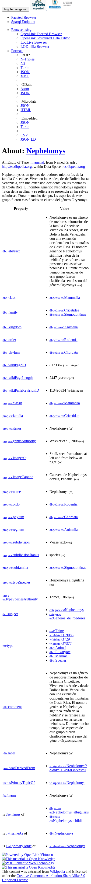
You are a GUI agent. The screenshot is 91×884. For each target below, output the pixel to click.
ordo (11, 504)
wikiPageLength (18, 378)
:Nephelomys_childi (65, 819)
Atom (25, 89)
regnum (13, 530)
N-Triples (28, 59)
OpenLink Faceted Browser (41, 34)
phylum (11, 352)
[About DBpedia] (38, 9)
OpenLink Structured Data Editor (45, 38)
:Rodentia (63, 340)
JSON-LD (28, 139)
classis (12, 403)
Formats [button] (17, 51)
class (9, 298)
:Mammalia (64, 298)
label (9, 753)
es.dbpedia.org (74, 167)
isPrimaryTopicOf (19, 783)
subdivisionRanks (21, 555)
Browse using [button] (21, 30)
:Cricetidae (64, 310)
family (10, 312)
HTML (26, 110)
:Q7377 (60, 643)
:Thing (56, 631)
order (9, 340)
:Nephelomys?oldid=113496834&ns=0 (68, 768)
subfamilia (15, 567)
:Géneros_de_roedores (67, 616)
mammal (38, 162)
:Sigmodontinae (67, 314)
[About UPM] (61, 9)
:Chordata (63, 352)
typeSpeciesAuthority (20, 597)
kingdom (12, 327)
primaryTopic (19, 846)
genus (12, 428)
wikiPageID (14, 365)
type (8, 646)
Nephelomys (45, 150)
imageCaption (18, 477)
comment (12, 707)
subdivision (16, 542)
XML (25, 76)
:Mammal (58, 656)
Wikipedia (57, 871)
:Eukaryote (59, 652)
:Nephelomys (66, 610)
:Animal (57, 648)
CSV (24, 135)
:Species (57, 660)
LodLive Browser (34, 42)
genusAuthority (19, 441)
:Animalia (63, 327)
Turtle (25, 68)
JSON (25, 72)
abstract (11, 251)
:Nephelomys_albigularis (69, 810)
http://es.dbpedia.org (17, 167)
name (12, 492)
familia (13, 416)
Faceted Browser (23, 17)
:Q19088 (61, 635)
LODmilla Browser (35, 47)
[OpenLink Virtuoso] (27, 855)
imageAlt (14, 458)
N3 (23, 63)
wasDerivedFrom (19, 768)
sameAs (14, 833)
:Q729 (59, 639)
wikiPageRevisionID (21, 390)
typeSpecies (16, 582)
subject (10, 614)
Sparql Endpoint (23, 22)
